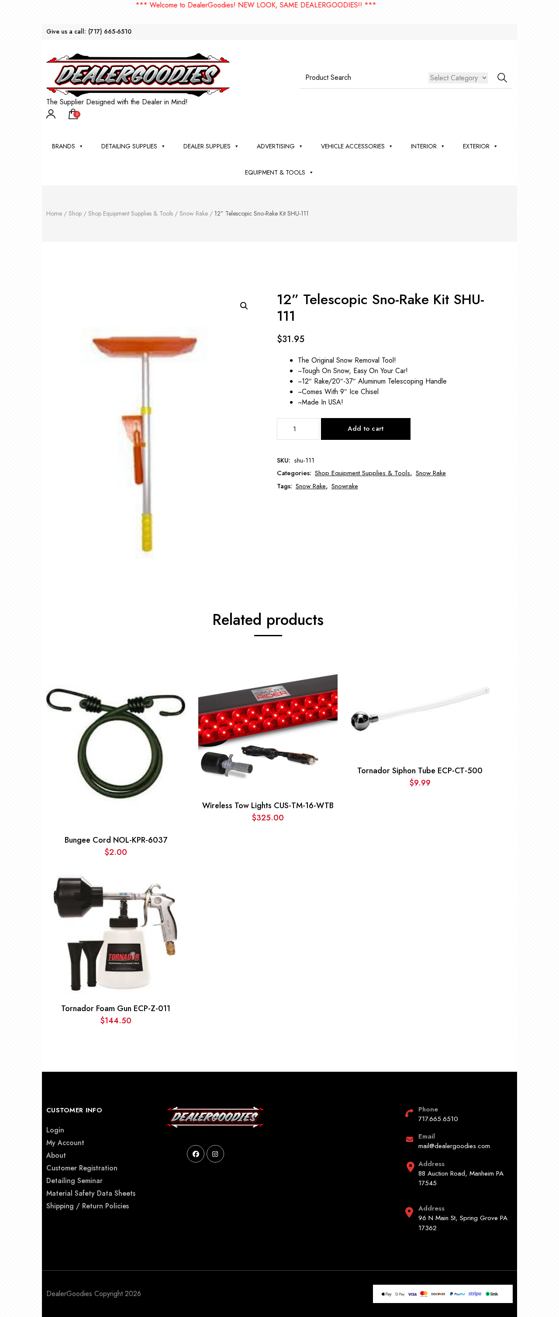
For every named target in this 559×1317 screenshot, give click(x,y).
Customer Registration (81, 1168)
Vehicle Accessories (353, 146)
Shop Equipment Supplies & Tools (362, 473)
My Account (65, 1143)
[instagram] (215, 1154)
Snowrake (344, 486)
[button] (244, 306)
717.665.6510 (438, 1119)
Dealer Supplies (207, 146)
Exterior (476, 146)
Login (55, 1130)
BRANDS (63, 146)
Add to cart (365, 428)
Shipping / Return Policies (87, 1206)
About (56, 1155)
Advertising (276, 146)
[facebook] (195, 1154)
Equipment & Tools (275, 172)
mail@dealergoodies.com (454, 1146)
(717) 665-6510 (109, 31)
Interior (424, 146)
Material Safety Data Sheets (90, 1193)
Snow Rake (431, 473)
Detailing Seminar (74, 1181)
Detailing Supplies (129, 146)
